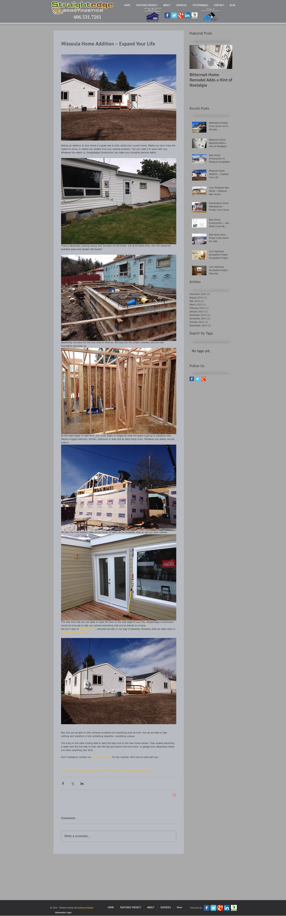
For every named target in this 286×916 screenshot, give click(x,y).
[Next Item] (226, 57)
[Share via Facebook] (63, 783)
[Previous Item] (195, 57)
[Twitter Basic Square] (197, 379)
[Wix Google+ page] (181, 15)
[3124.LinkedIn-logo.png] (188, 15)
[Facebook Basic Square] (191, 379)
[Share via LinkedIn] (82, 783)
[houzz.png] (194, 15)
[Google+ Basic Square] (203, 379)
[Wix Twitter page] (174, 15)
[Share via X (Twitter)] (72, 783)
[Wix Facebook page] (167, 15)
